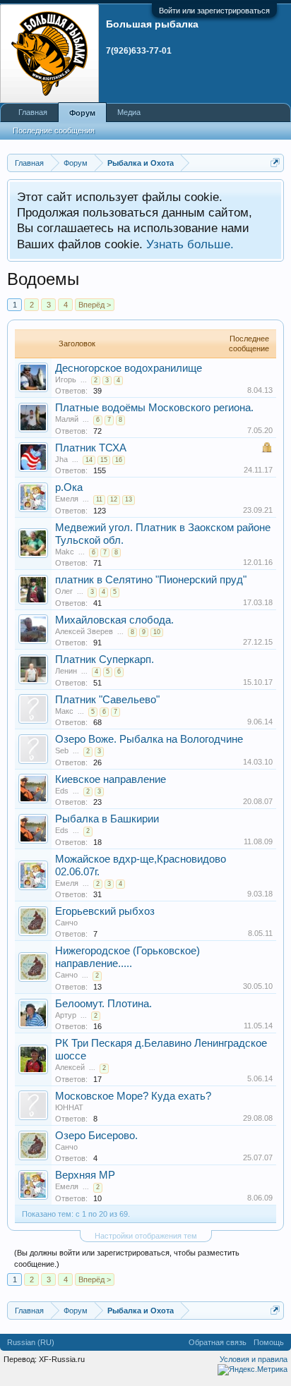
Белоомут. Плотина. (103, 1003)
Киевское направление (110, 779)
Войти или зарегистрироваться (214, 10)
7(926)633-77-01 (139, 51)
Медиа (129, 112)
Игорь (65, 379)
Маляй (66, 419)
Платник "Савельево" (107, 699)
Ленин (66, 671)
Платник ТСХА (90, 448)
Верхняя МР (85, 1175)
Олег (64, 591)
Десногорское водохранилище (128, 368)
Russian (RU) (30, 1342)
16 (118, 459)
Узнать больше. (190, 244)
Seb (62, 750)
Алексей (70, 1067)
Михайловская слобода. (114, 620)
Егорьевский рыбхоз (105, 911)
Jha (61, 459)
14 (89, 459)
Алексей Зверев (84, 631)
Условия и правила (253, 1359)
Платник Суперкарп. (104, 659)
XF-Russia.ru (62, 1359)
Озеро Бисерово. (96, 1135)
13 (128, 499)
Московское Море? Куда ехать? (133, 1096)
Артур (65, 1015)
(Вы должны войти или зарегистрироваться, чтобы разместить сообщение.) (126, 1258)
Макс (64, 711)
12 (113, 499)
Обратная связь (218, 1342)
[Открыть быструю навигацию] (275, 162)
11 (99, 499)
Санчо (66, 922)
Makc (64, 551)
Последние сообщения (54, 130)
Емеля (66, 498)
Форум (82, 113)
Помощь (269, 1342)
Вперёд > (94, 304)
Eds (62, 790)
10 (156, 632)
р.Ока (69, 487)
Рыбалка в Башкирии (107, 819)
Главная (32, 112)
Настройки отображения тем (146, 1236)
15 (103, 459)
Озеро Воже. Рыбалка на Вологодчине (149, 739)
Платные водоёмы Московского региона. (154, 407)
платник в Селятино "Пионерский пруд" (151, 579)
